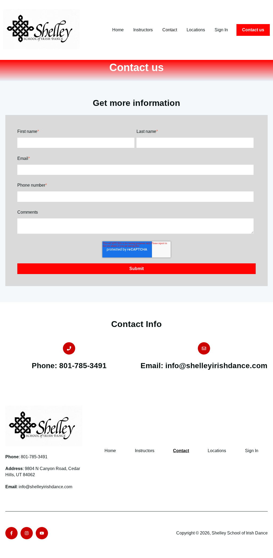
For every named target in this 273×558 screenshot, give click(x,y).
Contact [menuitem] (181, 450)
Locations (196, 30)
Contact (169, 30)
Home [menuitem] (110, 450)
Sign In (221, 30)
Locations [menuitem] (217, 450)
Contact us (253, 30)
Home (118, 30)
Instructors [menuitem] (144, 450)
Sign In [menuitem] (251, 450)
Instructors (143, 30)
